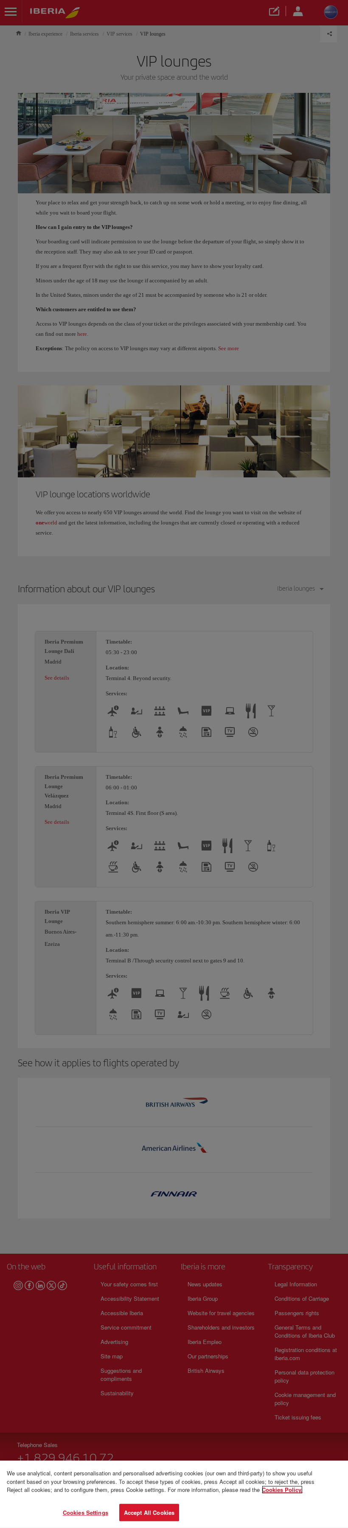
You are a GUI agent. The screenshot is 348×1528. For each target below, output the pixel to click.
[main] (174, 1494)
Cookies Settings (85, 1512)
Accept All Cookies (149, 1512)
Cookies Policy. (282, 1490)
